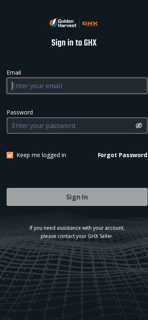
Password (20, 112)
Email (14, 72)
